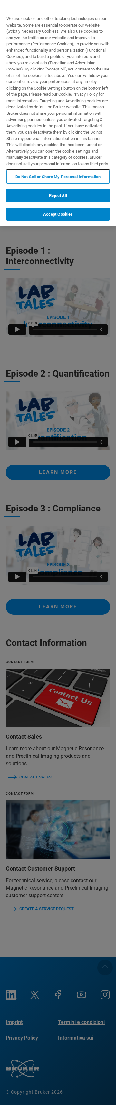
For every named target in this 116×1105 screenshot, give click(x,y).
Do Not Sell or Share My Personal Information (58, 176)
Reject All (58, 195)
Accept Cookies (58, 214)
